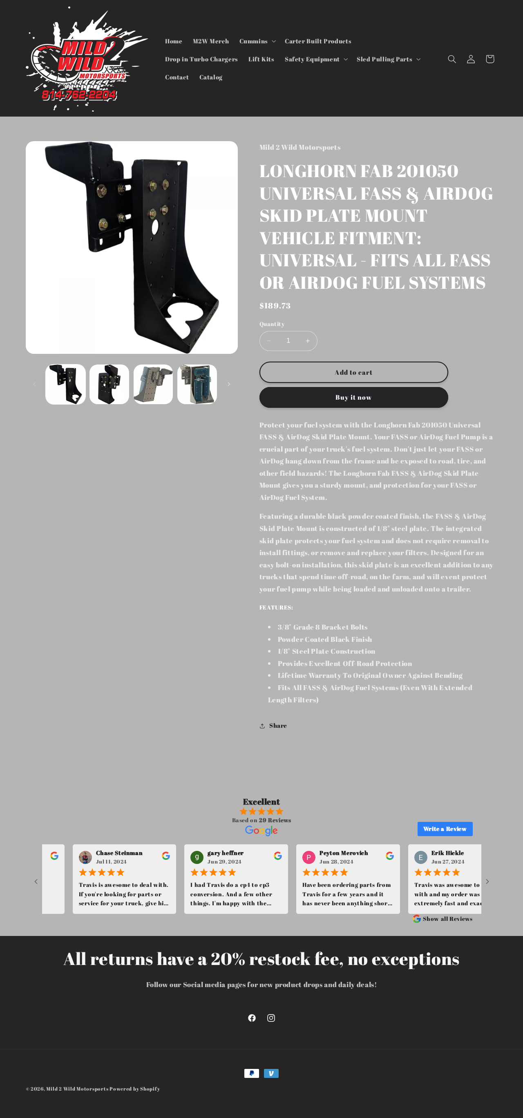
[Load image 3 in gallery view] (153, 384)
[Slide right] (229, 384)
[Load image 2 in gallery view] (109, 384)
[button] (256, 41)
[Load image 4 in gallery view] (197, 384)
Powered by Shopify (135, 1089)
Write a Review (445, 828)
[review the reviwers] (148, 858)
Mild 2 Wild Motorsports (78, 1089)
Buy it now (353, 397)
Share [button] (278, 725)
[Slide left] (35, 384)
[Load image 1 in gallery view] (65, 384)
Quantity (271, 324)
